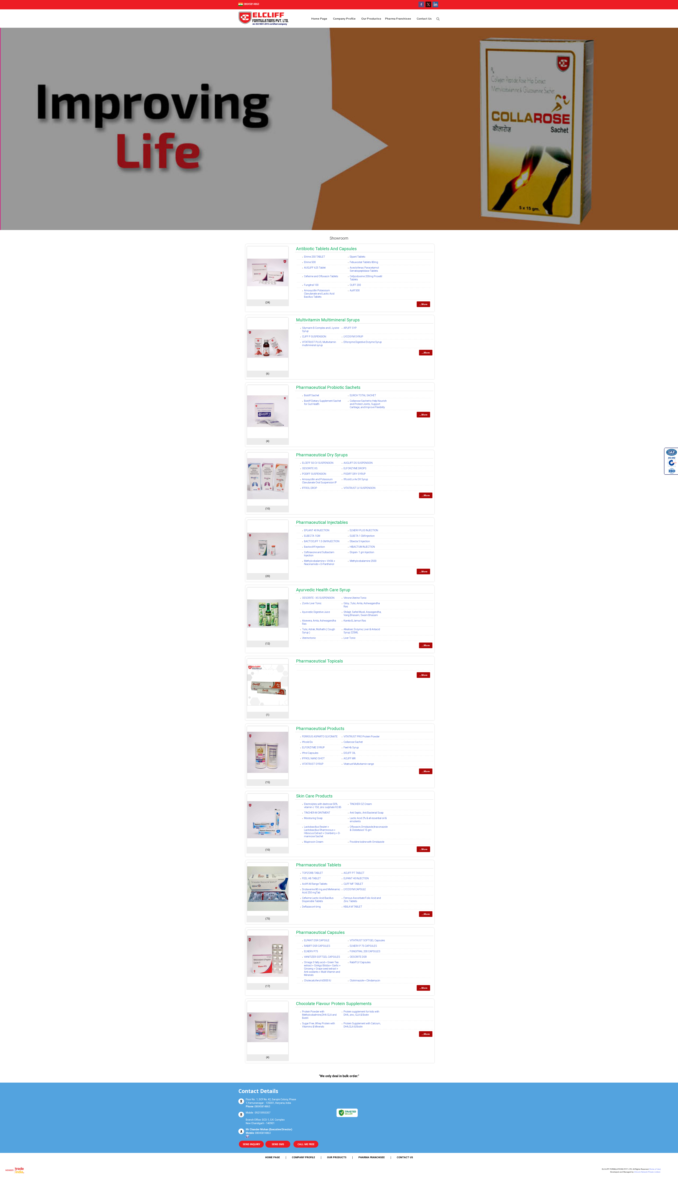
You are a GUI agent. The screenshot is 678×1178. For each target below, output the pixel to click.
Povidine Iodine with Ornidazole (367, 841)
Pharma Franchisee (398, 19)
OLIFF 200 (355, 285)
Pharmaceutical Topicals (319, 661)
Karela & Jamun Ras (355, 620)
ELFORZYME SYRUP (313, 747)
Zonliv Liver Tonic (312, 603)
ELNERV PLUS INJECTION (364, 530)
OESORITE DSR (358, 956)
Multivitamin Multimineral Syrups (328, 319)
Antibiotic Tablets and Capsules (326, 248)
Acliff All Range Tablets (314, 883)
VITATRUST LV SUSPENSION (359, 488)
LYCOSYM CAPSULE (355, 889)
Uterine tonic (309, 638)
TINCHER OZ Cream (361, 804)
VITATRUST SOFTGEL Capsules (367, 940)
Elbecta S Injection (360, 541)
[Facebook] (421, 6)
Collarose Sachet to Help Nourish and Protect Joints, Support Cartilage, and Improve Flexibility (368, 404)
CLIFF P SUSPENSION (314, 336)
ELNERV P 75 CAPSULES (363, 945)
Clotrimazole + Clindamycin (365, 980)
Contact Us (424, 19)
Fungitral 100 (311, 285)
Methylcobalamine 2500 (363, 560)
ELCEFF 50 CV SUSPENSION (317, 462)
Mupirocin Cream (313, 841)
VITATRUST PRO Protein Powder (362, 736)
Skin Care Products (314, 796)
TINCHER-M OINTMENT (317, 812)
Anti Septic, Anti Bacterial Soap (366, 812)
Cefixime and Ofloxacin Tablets (321, 276)
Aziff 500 (355, 290)
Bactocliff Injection (314, 546)
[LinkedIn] (435, 6)
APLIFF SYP (350, 327)
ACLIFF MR (350, 758)
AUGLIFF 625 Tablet (315, 267)
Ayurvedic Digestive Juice (316, 612)
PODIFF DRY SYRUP (355, 473)
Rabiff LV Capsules (360, 962)
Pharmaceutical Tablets (318, 864)
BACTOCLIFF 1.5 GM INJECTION (321, 541)
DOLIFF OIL (350, 753)
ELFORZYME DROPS (355, 468)
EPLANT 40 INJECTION (316, 530)
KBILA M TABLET (353, 906)
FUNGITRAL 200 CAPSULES (365, 951)
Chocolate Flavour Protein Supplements (333, 1003)
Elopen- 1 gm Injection (362, 552)
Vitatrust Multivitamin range (359, 763)
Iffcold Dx (307, 742)
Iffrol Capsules (310, 753)
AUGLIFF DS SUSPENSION (358, 462)
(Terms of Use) (655, 1169)
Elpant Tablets (357, 256)
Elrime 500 (310, 262)
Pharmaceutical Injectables (322, 522)
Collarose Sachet (353, 742)
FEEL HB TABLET (311, 878)
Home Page (319, 19)
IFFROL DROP (309, 488)
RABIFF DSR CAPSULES (317, 945)
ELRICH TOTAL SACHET (363, 395)
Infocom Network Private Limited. (647, 1172)
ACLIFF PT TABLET (354, 872)
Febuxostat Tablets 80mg (364, 262)
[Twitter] (428, 6)
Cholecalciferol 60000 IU (317, 980)
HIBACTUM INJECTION (362, 546)
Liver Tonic (350, 638)
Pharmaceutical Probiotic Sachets (328, 387)
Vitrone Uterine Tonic (355, 597)
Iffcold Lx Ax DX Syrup (356, 479)
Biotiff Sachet (311, 395)
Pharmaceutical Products (320, 728)
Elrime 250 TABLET (314, 256)
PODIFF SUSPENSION (314, 473)
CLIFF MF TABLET (353, 883)
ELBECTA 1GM (312, 535)
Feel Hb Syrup (351, 747)
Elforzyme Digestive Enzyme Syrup (363, 342)
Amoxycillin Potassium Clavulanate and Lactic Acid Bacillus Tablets (319, 293)
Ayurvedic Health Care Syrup (323, 589)
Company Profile (344, 19)
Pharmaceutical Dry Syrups (322, 454)
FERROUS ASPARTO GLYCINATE (320, 736)
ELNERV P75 (311, 951)
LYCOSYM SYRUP (353, 336)
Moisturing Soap (313, 818)
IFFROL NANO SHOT (313, 758)
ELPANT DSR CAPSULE (316, 940)
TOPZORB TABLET (312, 872)
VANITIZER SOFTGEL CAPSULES (322, 956)
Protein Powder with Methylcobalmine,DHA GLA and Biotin (319, 1014)
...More (423, 304)
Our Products (370, 19)
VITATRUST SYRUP (312, 763)
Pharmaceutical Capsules (320, 932)
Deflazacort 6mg (311, 906)
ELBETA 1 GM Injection (362, 535)
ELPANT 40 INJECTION (356, 878)
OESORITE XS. (310, 468)
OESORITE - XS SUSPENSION (318, 597)
